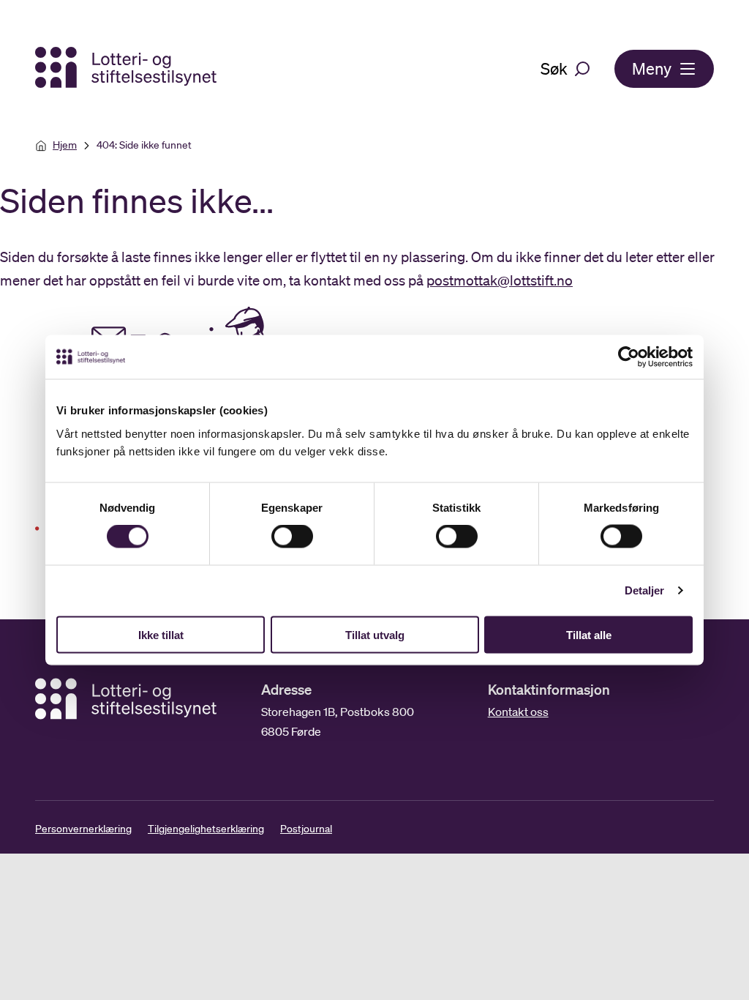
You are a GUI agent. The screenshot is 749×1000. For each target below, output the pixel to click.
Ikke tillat (161, 634)
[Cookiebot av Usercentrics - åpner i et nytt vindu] (639, 357)
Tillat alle (588, 634)
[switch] (292, 536)
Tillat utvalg (374, 634)
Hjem (65, 145)
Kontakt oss (518, 711)
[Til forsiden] (127, 68)
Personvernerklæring (83, 828)
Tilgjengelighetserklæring (206, 828)
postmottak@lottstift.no (499, 280)
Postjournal (306, 828)
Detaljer (645, 590)
